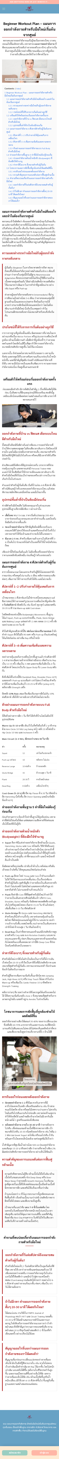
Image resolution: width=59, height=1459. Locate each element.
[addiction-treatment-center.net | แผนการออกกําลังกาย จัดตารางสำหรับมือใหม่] (29, 9)
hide (18, 88)
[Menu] (3, 8)
